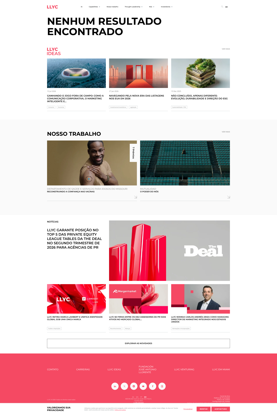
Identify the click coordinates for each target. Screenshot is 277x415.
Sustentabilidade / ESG (179, 107)
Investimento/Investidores (118, 107)
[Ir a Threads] (162, 386)
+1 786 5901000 (138, 402)
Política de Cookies (120, 410)
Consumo (51, 107)
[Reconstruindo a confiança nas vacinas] (92, 162)
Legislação (133, 107)
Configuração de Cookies (221, 401)
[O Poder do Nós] (185, 162)
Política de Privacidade (222, 398)
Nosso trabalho (112, 7)
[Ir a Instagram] (133, 386)
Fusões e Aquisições (54, 328)
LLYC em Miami (221, 369)
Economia (61, 107)
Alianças (127, 328)
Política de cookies (223, 400)
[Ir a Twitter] (124, 386)
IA (81, 7)
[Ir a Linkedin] (115, 386)
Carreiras (83, 369)
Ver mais (226, 49)
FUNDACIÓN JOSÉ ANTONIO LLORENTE (147, 369)
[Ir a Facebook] (152, 386)
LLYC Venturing (184, 369)
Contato (52, 369)
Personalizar (188, 409)
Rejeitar (203, 409)
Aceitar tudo (221, 409)
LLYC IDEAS (114, 369)
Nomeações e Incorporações (181, 328)
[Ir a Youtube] (143, 386)
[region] (138, 409)
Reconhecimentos (115, 328)
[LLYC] (52, 7)
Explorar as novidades (138, 343)
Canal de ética (225, 396)
